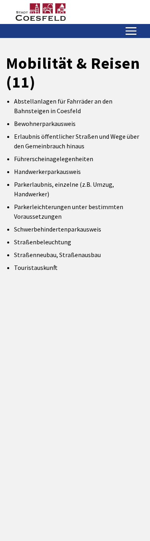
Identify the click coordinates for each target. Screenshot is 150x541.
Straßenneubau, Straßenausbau (57, 255)
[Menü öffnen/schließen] (131, 31)
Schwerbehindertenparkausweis (57, 229)
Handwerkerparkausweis (47, 172)
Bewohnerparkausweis (45, 124)
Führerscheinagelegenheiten (53, 159)
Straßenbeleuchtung (42, 242)
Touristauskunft (36, 267)
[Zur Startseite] (40, 12)
